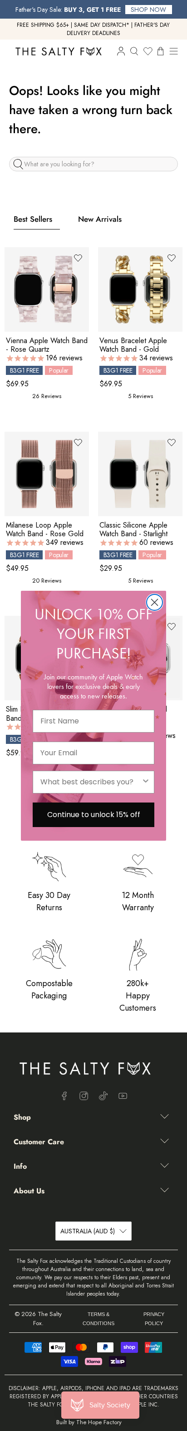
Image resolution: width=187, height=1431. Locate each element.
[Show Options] (145, 782)
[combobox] (90, 782)
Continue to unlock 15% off (93, 814)
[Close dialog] (154, 602)
